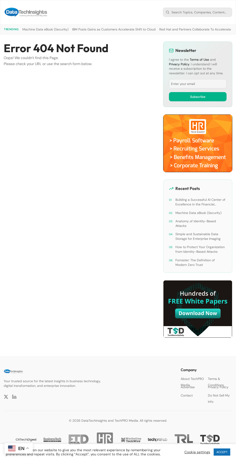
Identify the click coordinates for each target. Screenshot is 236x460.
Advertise (188, 387)
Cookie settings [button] (197, 452)
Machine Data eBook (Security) (45, 29)
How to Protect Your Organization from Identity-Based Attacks (200, 249)
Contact (187, 395)
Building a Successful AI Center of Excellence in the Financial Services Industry (200, 202)
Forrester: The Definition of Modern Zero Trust (195, 262)
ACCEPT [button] (221, 452)
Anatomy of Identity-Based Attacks (195, 223)
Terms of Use (199, 59)
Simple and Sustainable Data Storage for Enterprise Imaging (198, 236)
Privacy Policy (179, 64)
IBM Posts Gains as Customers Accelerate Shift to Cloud (114, 29)
